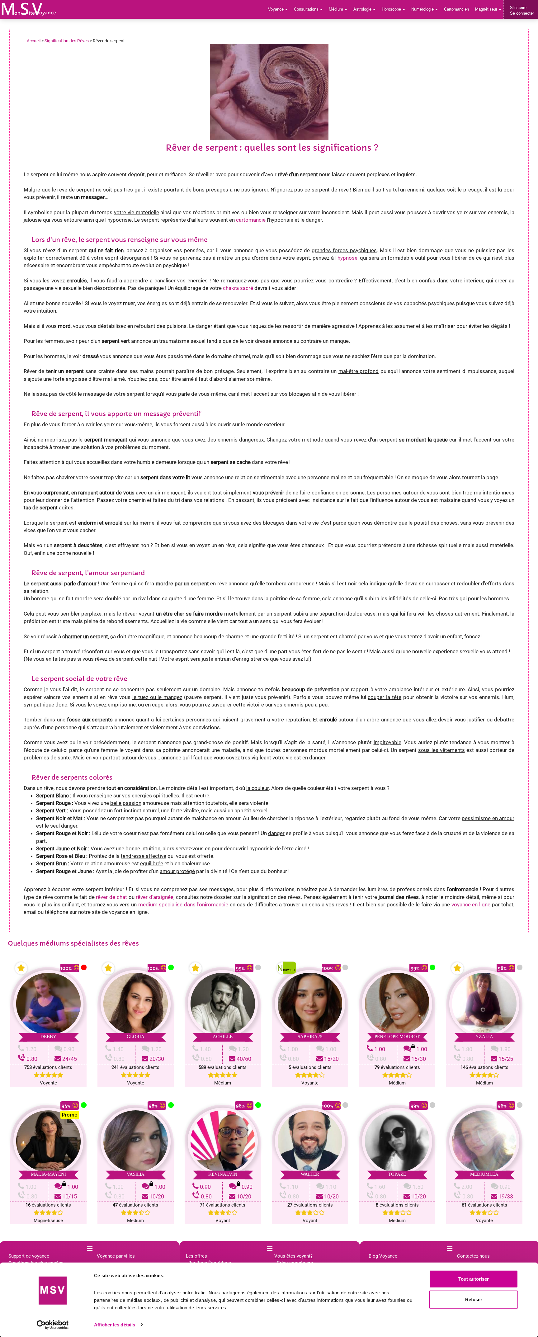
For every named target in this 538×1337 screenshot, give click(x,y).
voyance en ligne (471, 904)
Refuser (473, 1299)
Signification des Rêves (67, 40)
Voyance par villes (116, 1256)
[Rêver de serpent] (29, 9)
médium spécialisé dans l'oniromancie (183, 904)
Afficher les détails (114, 1324)
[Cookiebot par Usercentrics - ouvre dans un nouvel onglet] (53, 1325)
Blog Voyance (383, 1256)
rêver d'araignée (154, 897)
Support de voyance (28, 1256)
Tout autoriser (473, 1279)
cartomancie (251, 220)
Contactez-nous (473, 1256)
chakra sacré (238, 288)
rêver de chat (111, 897)
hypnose (347, 258)
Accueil (33, 40)
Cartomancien (456, 9)
